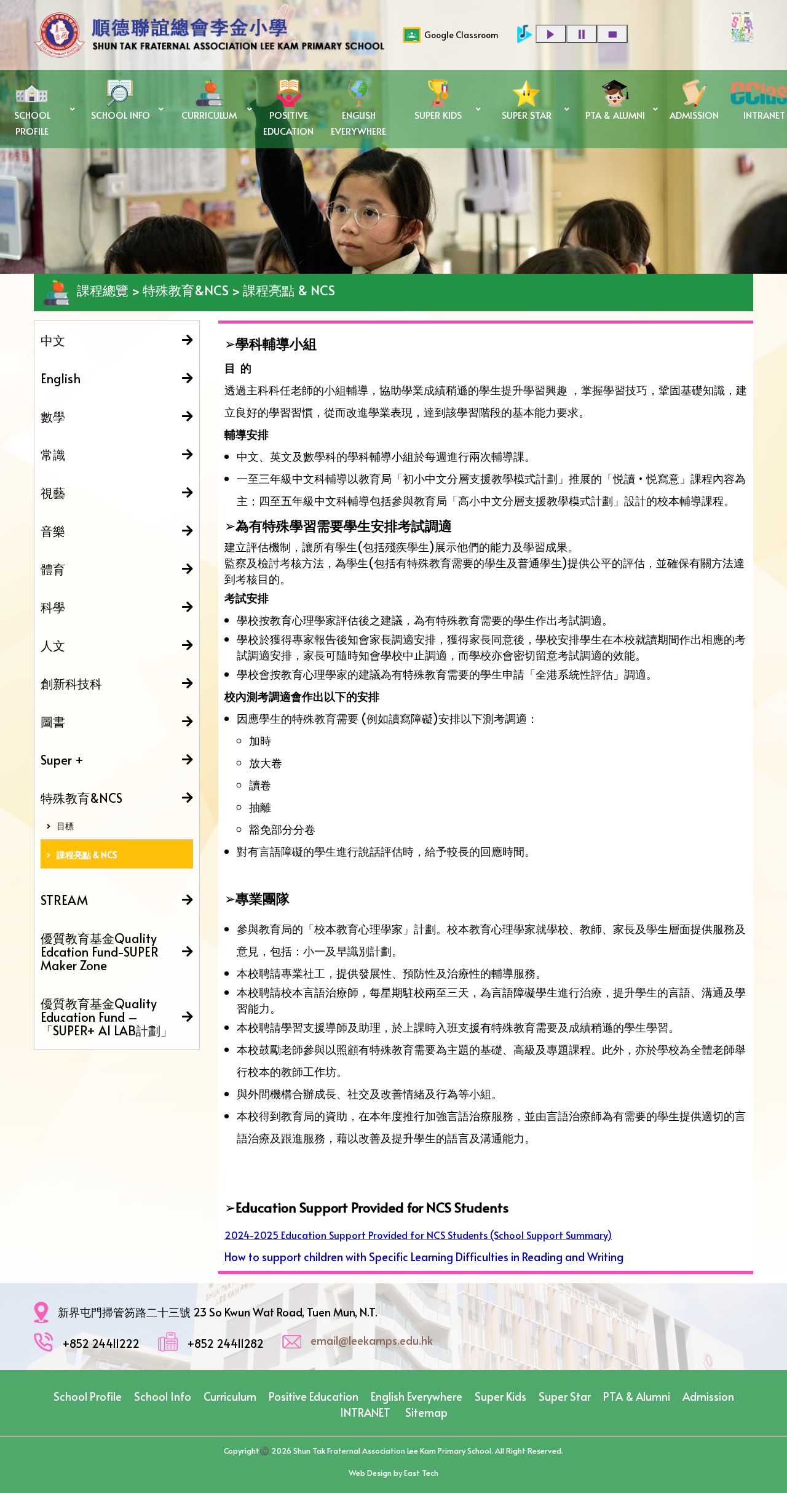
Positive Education (313, 1396)
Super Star (565, 1396)
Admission (708, 1396)
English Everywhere (416, 1396)
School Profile (87, 1396)
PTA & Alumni (636, 1396)
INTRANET (365, 1412)
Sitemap (426, 1412)
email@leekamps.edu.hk (371, 1340)
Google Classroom (461, 35)
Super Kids (500, 1396)
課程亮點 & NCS (87, 855)
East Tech (421, 1472)
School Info (162, 1396)
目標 (65, 826)
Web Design (370, 1472)
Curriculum (230, 1396)
